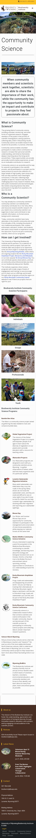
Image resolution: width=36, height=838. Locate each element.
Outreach (14, 833)
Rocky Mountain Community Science (16, 277)
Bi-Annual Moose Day (23, 258)
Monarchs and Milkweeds (24, 256)
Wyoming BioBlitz (19, 663)
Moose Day (17, 513)
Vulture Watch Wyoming (10, 637)
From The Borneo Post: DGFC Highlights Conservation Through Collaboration (23, 768)
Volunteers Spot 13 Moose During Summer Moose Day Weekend (22, 752)
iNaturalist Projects (20, 458)
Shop (4, 835)
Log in (4, 829)
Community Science (24, 831)
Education (5, 833)
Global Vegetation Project (22, 434)
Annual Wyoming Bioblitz (15, 252)
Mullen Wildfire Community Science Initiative (23, 538)
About (4, 831)
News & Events (25, 833)
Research (12, 831)
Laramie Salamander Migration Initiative (20, 480)
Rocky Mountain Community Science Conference (23, 606)
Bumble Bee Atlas (7, 418)
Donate (10, 835)
